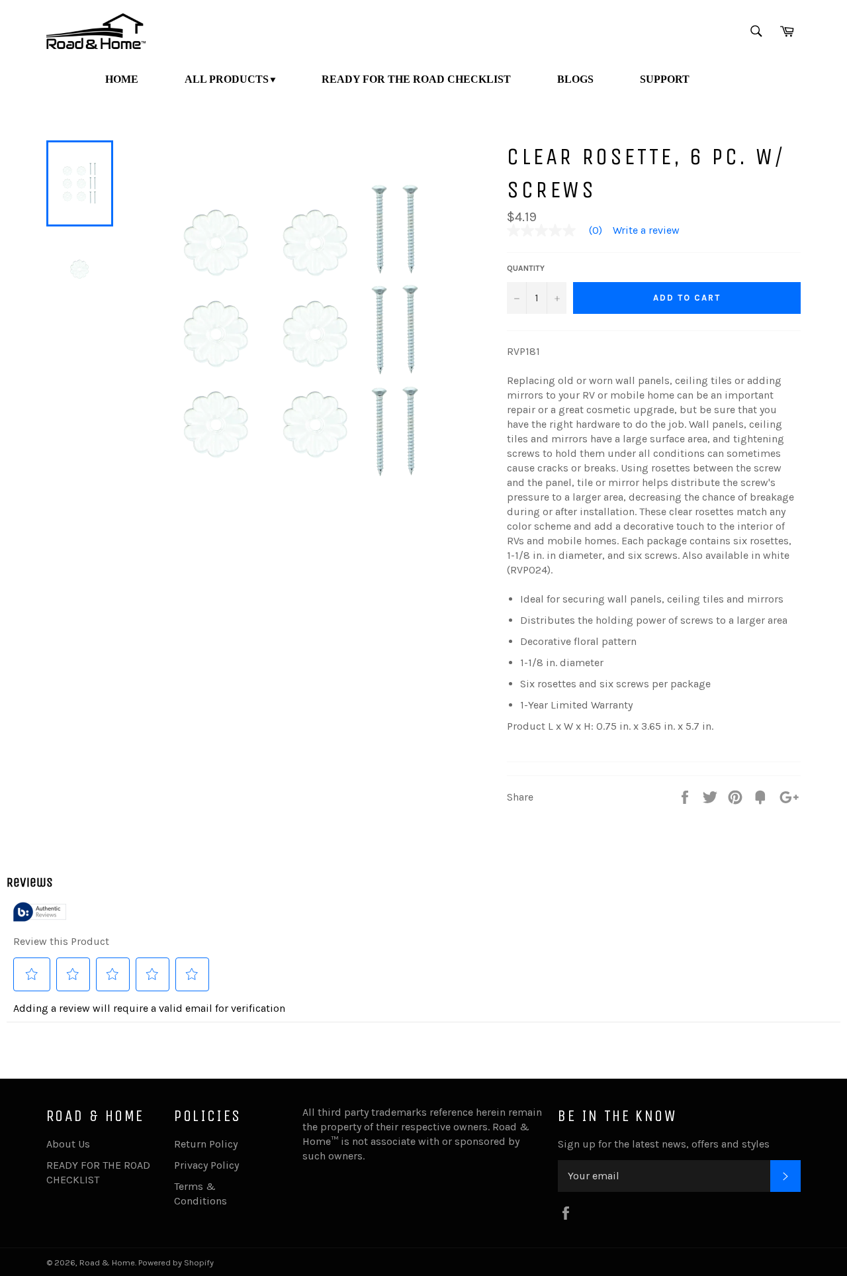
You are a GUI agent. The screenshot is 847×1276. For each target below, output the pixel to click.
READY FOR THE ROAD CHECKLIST (416, 79)
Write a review (646, 230)
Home (121, 79)
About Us (68, 1144)
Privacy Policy (206, 1165)
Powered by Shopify (176, 1262)
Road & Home (107, 1262)
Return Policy (206, 1144)
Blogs (575, 79)
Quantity (526, 268)
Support (665, 79)
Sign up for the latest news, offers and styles (664, 1144)
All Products (227, 79)
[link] (560, 230)
